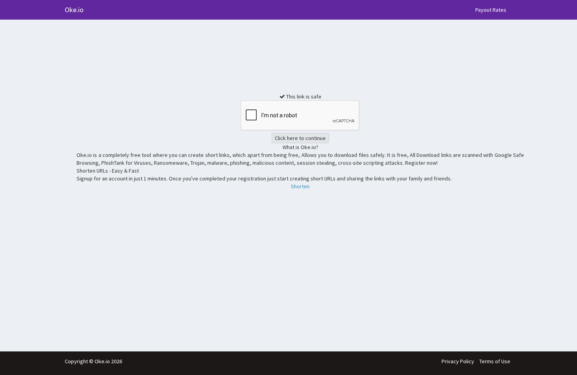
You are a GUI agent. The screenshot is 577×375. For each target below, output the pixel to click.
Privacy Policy (458, 361)
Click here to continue (300, 138)
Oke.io (74, 9)
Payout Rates (490, 9)
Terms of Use (494, 361)
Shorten (300, 186)
